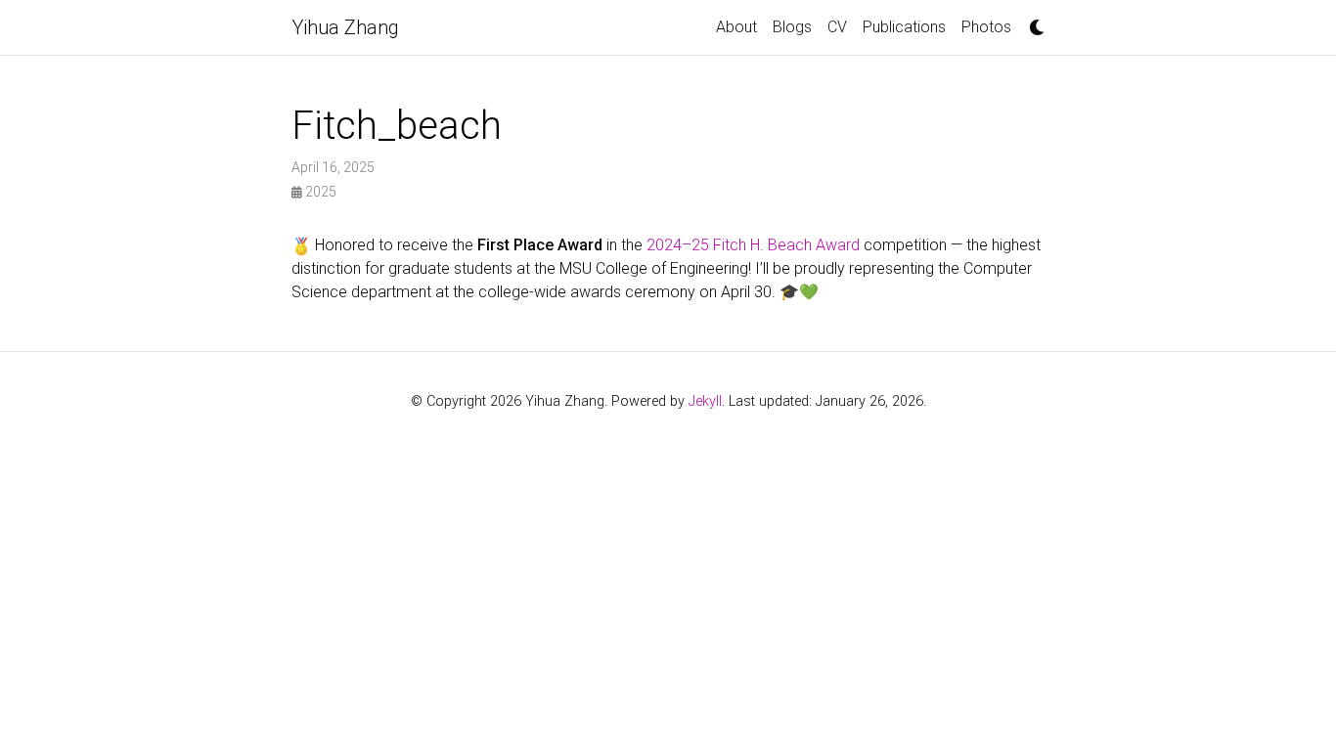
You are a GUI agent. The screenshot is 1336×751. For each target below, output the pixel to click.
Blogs (792, 27)
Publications (904, 27)
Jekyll (705, 401)
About (736, 27)
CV (837, 27)
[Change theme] (1032, 21)
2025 (319, 191)
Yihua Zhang (345, 27)
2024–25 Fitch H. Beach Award (753, 245)
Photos (986, 27)
